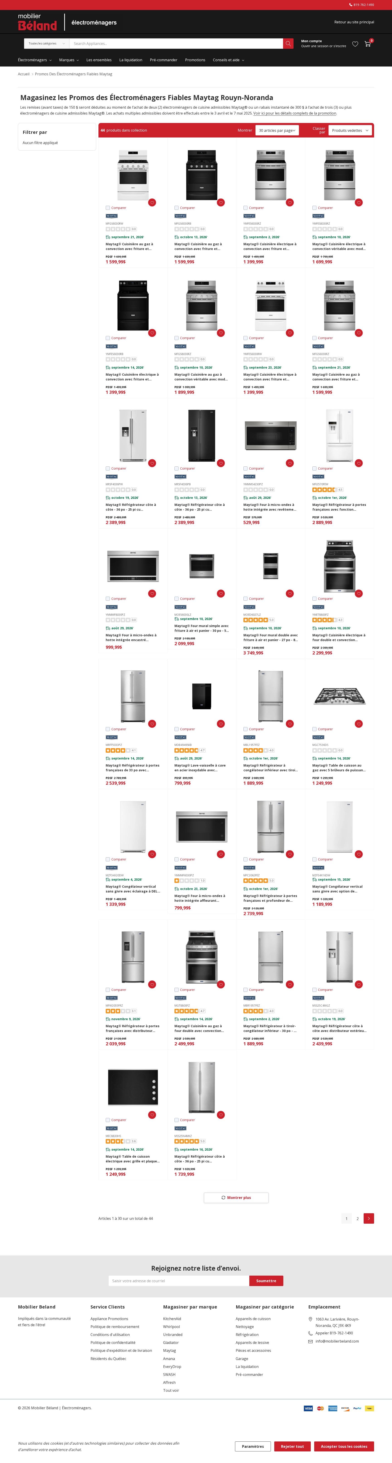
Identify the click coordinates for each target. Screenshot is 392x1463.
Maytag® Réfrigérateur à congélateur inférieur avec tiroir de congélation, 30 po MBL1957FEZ (269, 767)
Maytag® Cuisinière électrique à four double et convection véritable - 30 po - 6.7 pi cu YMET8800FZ (338, 637)
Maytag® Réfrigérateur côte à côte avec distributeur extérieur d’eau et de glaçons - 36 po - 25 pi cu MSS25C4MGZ (338, 1028)
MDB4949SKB (183, 745)
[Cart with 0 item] (368, 43)
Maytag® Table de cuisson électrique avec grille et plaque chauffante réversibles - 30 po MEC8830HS (131, 1159)
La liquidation (247, 1367)
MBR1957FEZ (251, 1005)
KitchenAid (172, 1319)
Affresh (169, 1382)
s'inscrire (339, 46)
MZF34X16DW (321, 875)
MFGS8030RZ (182, 354)
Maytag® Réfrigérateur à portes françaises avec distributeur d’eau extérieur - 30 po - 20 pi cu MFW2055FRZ (132, 1028)
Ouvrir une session (315, 46)
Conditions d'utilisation (110, 1335)
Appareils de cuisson (253, 1319)
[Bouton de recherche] (288, 43)
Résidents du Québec (108, 1359)
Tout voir (171, 1390)
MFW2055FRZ (114, 1005)
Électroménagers (32, 59)
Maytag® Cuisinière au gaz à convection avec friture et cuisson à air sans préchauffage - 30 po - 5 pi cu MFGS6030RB (200, 246)
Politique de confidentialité (113, 1342)
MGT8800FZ (182, 1005)
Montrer (245, 130)
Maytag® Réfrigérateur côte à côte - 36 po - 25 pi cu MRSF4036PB (199, 507)
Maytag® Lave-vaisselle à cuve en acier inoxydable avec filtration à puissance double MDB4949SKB (200, 767)
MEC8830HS (113, 1136)
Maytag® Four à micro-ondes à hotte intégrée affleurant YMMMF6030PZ (199, 898)
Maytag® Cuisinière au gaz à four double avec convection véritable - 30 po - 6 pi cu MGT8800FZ (198, 1028)
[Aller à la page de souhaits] (355, 43)
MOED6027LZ (252, 615)
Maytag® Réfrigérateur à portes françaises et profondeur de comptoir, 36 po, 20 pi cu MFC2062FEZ (270, 898)
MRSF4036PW (114, 484)
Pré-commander (249, 1374)
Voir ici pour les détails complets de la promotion (294, 113)
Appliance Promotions (109, 1319)
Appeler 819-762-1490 (334, 1333)
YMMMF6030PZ (184, 875)
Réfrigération (247, 1335)
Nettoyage (245, 1327)
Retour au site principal (354, 22)
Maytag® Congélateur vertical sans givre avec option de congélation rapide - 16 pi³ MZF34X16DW (337, 889)
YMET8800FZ (320, 615)
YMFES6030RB (114, 354)
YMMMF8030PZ (115, 615)
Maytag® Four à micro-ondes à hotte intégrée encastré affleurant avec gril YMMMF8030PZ (131, 637)
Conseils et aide (226, 59)
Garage (242, 1359)
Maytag (169, 1350)
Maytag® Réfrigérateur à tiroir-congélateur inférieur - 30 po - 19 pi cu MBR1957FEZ (270, 1028)
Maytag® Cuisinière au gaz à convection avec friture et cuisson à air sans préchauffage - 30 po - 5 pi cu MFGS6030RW (132, 246)
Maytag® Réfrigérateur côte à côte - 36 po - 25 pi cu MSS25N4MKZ (199, 1159)
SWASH (169, 1374)
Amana (169, 1359)
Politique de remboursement (115, 1327)
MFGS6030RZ (320, 354)
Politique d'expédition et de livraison (121, 1350)
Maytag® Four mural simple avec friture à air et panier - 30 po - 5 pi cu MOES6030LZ (201, 628)
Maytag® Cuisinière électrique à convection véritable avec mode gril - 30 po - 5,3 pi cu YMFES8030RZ (338, 246)
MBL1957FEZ (251, 745)
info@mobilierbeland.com (337, 1341)
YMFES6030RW (252, 354)
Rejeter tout (292, 1446)
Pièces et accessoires (253, 1350)
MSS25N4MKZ (183, 1136)
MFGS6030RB (182, 223)
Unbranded (172, 1335)
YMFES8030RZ (321, 223)
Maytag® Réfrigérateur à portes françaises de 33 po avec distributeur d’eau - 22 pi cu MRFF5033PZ (132, 767)
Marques (66, 59)
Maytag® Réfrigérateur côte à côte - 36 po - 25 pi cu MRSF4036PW (131, 507)
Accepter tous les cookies (344, 1446)
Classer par (319, 130)
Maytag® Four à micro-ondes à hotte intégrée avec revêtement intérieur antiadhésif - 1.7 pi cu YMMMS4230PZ (270, 507)
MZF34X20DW (115, 875)
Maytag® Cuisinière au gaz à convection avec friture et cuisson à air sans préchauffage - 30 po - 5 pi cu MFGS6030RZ (338, 377)
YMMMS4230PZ (253, 484)
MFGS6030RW (114, 223)
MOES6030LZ (182, 615)
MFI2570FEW (320, 484)
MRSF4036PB (182, 484)
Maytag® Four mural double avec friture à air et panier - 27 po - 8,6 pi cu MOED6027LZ (270, 637)
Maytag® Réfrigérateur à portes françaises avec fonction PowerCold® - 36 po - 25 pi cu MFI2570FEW (339, 507)
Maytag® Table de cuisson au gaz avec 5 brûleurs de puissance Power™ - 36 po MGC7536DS (339, 767)
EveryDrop (172, 1367)
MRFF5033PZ (114, 745)
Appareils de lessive (252, 1342)
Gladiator (171, 1342)
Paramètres (253, 1446)
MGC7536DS (320, 745)
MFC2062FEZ (251, 875)
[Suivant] (369, 1218)
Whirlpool (171, 1327)
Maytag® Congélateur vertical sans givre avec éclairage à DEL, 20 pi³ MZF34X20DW (132, 889)
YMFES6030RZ (252, 223)
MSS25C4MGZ (321, 1005)
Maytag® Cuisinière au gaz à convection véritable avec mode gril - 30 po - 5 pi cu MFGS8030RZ (200, 377)
